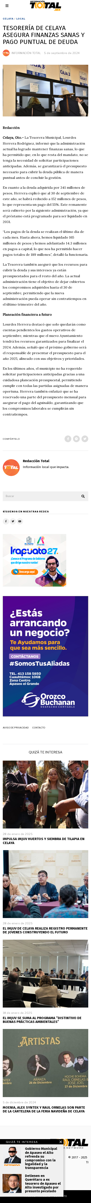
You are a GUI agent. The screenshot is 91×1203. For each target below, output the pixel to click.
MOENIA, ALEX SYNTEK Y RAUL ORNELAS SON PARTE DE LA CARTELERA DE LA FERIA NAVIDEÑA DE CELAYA (44, 1109)
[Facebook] (68, 438)
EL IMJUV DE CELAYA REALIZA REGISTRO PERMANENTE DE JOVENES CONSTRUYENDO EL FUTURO (45, 930)
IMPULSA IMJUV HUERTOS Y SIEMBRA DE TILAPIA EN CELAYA (43, 841)
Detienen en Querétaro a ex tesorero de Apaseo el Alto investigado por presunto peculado (43, 1183)
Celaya (8, 18)
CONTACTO (38, 727)
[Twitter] (84, 438)
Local (20, 18)
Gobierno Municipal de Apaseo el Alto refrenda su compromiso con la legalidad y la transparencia (41, 1158)
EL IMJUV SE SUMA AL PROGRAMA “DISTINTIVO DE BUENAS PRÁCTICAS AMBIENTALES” (42, 1020)
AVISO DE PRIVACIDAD (16, 727)
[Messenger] (76, 438)
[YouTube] (20, 521)
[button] (83, 496)
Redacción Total (36, 461)
